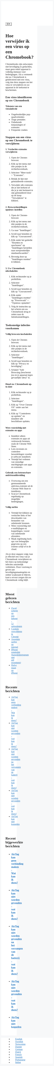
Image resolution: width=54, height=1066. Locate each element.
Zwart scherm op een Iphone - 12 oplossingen (16, 617)
